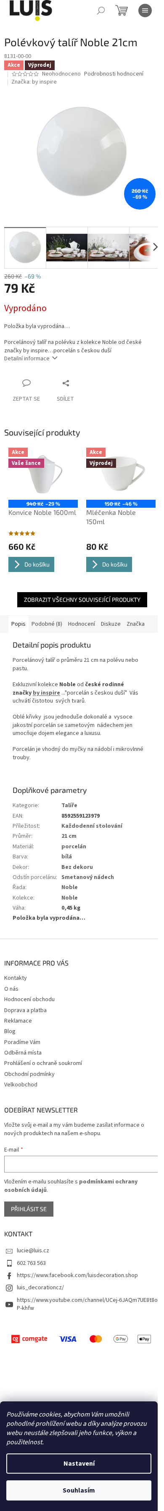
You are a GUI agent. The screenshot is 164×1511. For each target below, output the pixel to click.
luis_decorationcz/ (40, 1287)
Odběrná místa (23, 1053)
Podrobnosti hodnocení (113, 74)
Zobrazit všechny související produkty (82, 599)
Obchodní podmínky (29, 1074)
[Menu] (145, 10)
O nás (11, 989)
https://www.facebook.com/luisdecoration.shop (77, 1275)
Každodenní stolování (91, 826)
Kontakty (15, 978)
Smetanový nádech (87, 877)
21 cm (69, 836)
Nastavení (79, 1463)
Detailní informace (27, 358)
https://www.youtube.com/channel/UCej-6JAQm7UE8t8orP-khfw (88, 1304)
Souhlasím (79, 1490)
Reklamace (18, 1021)
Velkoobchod (20, 1085)
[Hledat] (101, 10)
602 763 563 (31, 1263)
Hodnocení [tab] (81, 624)
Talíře (69, 805)
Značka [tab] (136, 624)
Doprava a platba (25, 1010)
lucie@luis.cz (33, 1250)
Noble (69, 887)
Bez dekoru (77, 867)
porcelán (73, 846)
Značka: (34, 82)
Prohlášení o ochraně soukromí (43, 1063)
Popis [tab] (18, 624)
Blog (10, 1031)
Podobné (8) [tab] (47, 624)
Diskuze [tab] (111, 624)
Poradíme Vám (22, 1042)
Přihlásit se (29, 1208)
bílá (66, 857)
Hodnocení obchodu (29, 999)
